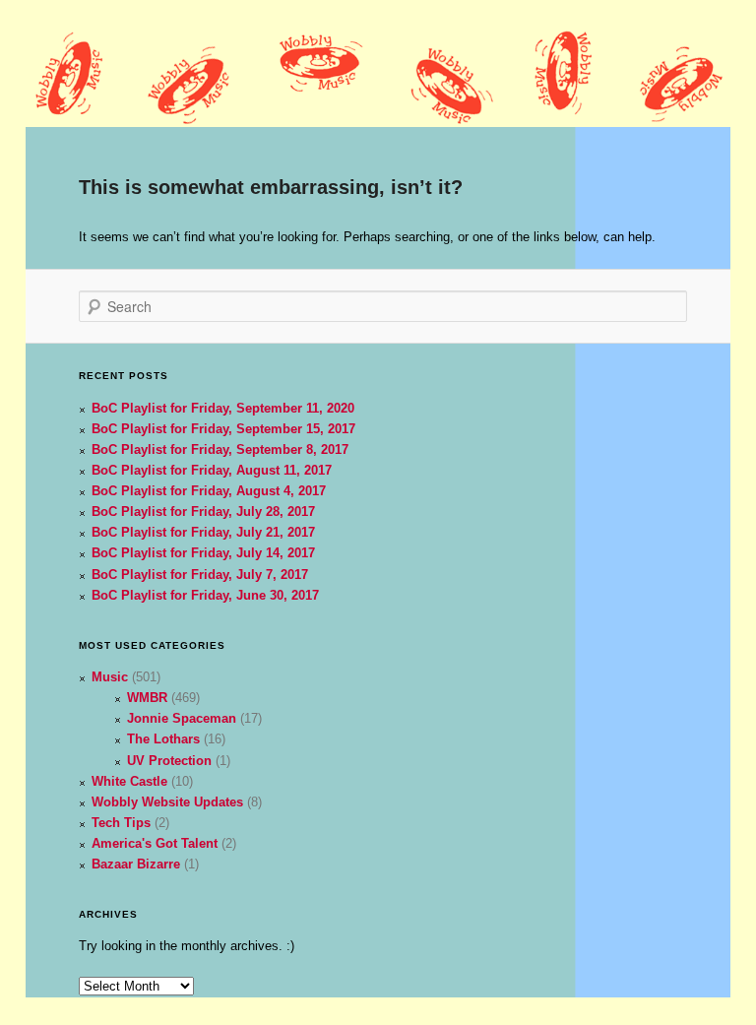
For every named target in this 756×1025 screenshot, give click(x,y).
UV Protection (169, 760)
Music (110, 677)
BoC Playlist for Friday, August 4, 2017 (209, 490)
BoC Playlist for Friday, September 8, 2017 (220, 449)
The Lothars (163, 739)
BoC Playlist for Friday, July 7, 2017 (200, 574)
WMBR (147, 697)
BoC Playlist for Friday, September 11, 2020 (223, 408)
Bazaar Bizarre (136, 864)
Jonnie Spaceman (181, 718)
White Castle (129, 781)
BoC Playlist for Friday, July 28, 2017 (203, 511)
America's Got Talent (155, 843)
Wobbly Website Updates (167, 802)
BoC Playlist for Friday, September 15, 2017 (223, 428)
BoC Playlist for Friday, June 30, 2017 (205, 595)
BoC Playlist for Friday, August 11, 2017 (212, 470)
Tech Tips (121, 822)
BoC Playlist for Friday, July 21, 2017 (203, 532)
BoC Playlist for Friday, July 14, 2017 (203, 552)
